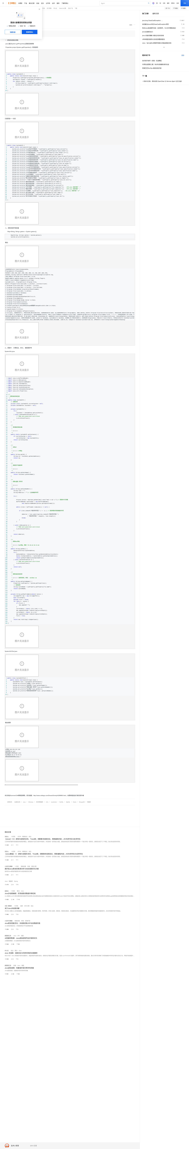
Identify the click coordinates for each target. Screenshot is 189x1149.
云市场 (48, 3)
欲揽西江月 (8, 936)
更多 (183, 55)
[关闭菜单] (3, 3)
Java (24, 802)
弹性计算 (33, 866)
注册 (177, 3)
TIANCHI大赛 (62, 8)
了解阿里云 (64, 3)
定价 (42, 3)
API (19, 936)
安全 (30, 836)
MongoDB (82, 802)
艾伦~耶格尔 (8, 906)
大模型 (20, 3)
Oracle (74, 802)
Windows (30, 802)
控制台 (173, 3)
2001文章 (33, 1146)
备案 (168, 3)
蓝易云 (7, 891)
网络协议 (24, 836)
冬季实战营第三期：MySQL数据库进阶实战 (155, 64)
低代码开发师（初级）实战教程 (152, 61)
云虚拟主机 (17, 802)
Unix (47, 802)
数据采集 (23, 866)
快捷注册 (12, 32)
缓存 (21, 906)
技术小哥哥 (15, 1146)
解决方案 (31, 3)
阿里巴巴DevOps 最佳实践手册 (151, 68)
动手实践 (42, 8)
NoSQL (61, 802)
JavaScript (54, 802)
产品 (25, 3)
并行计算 (26, 906)
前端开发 (27, 921)
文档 (164, 3)
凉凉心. (7, 836)
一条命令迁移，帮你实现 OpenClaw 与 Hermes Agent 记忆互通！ (162, 81)
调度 (22, 936)
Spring (16, 881)
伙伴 (53, 3)
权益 (37, 3)
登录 (185, 3)
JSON (19, 836)
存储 (28, 866)
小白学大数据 (8, 866)
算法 (18, 891)
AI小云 (7, 950)
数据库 (89, 802)
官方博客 (49, 8)
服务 (58, 3)
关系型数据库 (39, 802)
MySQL (68, 802)
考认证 (55, 8)
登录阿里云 (29, 32)
